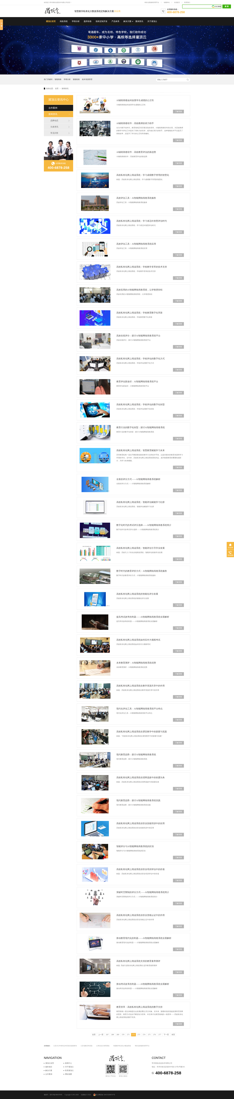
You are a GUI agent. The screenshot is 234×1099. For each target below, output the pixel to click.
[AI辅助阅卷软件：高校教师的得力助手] (95, 128)
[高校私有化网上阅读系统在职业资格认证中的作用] (95, 920)
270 (123, 1035)
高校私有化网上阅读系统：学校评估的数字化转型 (140, 404)
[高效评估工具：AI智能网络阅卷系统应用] (95, 249)
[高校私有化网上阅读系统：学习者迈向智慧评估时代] (95, 226)
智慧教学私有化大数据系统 (122, 1046)
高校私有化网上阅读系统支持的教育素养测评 (138, 961)
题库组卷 (88, 21)
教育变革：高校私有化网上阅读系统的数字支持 (139, 1007)
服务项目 (48, 1067)
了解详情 (178, 111)
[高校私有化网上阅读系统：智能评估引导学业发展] (95, 553)
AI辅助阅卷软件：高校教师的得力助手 (135, 123)
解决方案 (127, 21)
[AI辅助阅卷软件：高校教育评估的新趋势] (95, 157)
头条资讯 (54, 127)
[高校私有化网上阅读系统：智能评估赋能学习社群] (95, 507)
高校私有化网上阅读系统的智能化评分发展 (137, 594)
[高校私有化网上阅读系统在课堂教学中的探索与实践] (95, 737)
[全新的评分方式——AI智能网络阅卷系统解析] (95, 484)
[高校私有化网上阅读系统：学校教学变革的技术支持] (95, 272)
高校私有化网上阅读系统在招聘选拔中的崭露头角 (140, 777)
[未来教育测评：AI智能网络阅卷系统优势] (95, 668)
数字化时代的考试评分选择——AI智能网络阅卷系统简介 (143, 525)
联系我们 (187, 2)
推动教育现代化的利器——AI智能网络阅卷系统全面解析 (143, 938)
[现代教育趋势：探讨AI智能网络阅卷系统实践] (95, 805)
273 (138, 1035)
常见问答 (54, 133)
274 (144, 1035)
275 (149, 1035)
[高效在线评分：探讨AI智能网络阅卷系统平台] (95, 341)
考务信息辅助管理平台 (151, 2)
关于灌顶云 (152, 21)
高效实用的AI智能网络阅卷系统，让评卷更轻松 (139, 290)
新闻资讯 (65, 88)
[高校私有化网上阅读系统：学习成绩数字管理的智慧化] (95, 180)
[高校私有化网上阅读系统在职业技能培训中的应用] (95, 828)
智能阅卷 (58, 79)
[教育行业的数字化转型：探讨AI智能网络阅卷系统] (95, 432)
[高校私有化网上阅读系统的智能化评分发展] (95, 599)
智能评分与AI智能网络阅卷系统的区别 (135, 846)
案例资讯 (139, 21)
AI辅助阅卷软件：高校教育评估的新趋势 (136, 152)
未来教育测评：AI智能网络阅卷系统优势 (136, 663)
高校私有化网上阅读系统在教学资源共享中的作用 (140, 685)
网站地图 (68, 1074)
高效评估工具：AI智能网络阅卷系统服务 (136, 198)
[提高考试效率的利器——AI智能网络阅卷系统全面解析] (95, 622)
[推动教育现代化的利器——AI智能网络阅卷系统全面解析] (95, 943)
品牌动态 (54, 120)
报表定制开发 (101, 21)
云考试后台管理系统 (102, 1046)
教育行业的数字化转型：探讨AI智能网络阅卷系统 (140, 427)
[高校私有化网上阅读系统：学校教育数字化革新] (95, 318)
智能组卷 (76, 79)
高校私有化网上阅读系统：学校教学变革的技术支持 (141, 267)
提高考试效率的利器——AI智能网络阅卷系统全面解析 (142, 617)
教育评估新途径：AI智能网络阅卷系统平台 (137, 381)
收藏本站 (167, 2)
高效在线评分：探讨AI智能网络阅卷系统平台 (138, 335)
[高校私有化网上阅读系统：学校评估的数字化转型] (95, 409)
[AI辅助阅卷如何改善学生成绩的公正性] (95, 105)
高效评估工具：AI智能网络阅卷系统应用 (136, 244)
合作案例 (53, 108)
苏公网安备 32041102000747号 (105, 1095)
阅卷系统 (64, 21)
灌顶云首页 (51, 21)
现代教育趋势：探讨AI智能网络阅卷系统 (136, 754)
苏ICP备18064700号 (56, 1095)
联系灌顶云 (69, 1070)
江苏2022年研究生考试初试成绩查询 (65, 1046)
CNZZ (89, 1095)
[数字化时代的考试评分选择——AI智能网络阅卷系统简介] (95, 530)
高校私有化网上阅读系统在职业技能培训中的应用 (140, 823)
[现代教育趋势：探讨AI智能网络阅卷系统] (95, 759)
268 (112, 1035)
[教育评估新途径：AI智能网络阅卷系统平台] (95, 386)
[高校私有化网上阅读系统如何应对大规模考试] (95, 645)
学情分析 (76, 21)
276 (154, 1035)
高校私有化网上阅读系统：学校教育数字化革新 (139, 312)
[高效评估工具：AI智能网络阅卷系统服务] (95, 203)
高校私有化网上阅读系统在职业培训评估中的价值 (140, 869)
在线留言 (177, 2)
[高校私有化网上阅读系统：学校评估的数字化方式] (95, 363)
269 (118, 1035)
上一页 (100, 1035)
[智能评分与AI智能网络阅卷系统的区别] (95, 851)
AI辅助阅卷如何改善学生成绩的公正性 (135, 100)
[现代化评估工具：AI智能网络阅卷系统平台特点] (95, 714)
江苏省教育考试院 (86, 1046)
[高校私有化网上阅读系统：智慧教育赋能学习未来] (95, 455)
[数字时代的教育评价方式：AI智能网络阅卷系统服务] (95, 576)
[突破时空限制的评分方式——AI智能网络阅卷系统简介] (95, 897)
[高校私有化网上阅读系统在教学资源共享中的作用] (95, 691)
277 (159, 1035)
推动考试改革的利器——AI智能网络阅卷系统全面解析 (142, 984)
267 (107, 1035)
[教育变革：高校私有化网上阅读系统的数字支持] (95, 1012)
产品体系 (115, 21)
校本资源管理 (87, 79)
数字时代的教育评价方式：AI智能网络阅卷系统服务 (141, 571)
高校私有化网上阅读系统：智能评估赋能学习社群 (140, 502)
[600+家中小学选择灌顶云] (117, 74)
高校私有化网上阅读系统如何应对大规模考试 (138, 640)
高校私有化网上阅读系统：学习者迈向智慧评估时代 (141, 221)
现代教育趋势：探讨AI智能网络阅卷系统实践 (138, 800)
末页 (173, 1035)
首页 (57, 88)
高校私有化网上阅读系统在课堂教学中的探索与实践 (141, 731)
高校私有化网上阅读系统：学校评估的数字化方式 (140, 358)
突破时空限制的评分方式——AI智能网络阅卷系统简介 (142, 892)
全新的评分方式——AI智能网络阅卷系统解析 (138, 479)
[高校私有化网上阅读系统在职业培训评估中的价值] (95, 874)
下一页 (166, 1035)
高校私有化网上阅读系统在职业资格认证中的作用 (140, 915)
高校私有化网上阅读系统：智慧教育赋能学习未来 (140, 450)
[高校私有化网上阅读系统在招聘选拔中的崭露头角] (95, 782)
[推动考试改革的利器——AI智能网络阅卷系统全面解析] (95, 989)
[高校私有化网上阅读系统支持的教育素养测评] (95, 966)
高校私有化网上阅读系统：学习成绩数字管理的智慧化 (142, 175)
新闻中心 (68, 1063)
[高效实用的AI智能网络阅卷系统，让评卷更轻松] (95, 295)
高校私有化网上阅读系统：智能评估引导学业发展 (140, 548)
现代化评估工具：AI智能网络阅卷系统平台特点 (139, 708)
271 (128, 1035)
